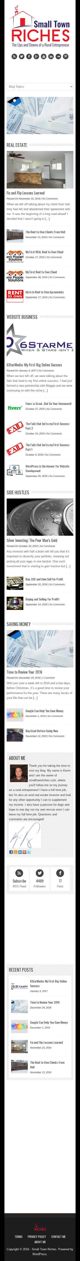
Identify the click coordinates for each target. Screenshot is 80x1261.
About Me (40, 1242)
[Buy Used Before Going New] (15, 735)
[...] (47, 218)
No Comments (50, 198)
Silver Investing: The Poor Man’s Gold (32, 540)
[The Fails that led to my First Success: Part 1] (15, 449)
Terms (18, 1236)
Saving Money (19, 624)
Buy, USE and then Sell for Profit (44, 579)
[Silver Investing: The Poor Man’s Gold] (40, 517)
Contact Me (58, 1236)
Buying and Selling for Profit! (42, 599)
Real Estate (17, 145)
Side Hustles (18, 492)
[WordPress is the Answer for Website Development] (15, 470)
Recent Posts (21, 970)
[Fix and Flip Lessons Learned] (40, 169)
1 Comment (48, 677)
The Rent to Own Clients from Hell (45, 231)
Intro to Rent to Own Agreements (45, 292)
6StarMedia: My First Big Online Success (34, 364)
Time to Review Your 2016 (24, 672)
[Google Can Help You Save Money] (15, 715)
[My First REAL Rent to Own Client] (15, 256)
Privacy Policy (37, 1236)
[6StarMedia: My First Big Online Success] (40, 341)
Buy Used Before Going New (42, 730)
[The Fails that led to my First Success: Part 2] (15, 427)
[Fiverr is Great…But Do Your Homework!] (15, 407)
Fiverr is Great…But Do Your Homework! (48, 403)
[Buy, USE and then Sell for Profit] (15, 583)
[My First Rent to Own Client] (15, 276)
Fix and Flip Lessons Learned (26, 193)
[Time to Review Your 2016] (40, 115)
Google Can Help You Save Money (44, 710)
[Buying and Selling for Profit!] (15, 603)
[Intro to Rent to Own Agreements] (15, 296)
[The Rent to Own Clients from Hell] (15, 236)
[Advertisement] (40, 929)
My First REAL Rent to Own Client (45, 251)
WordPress (39, 1254)
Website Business (22, 317)
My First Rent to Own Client (41, 272)
